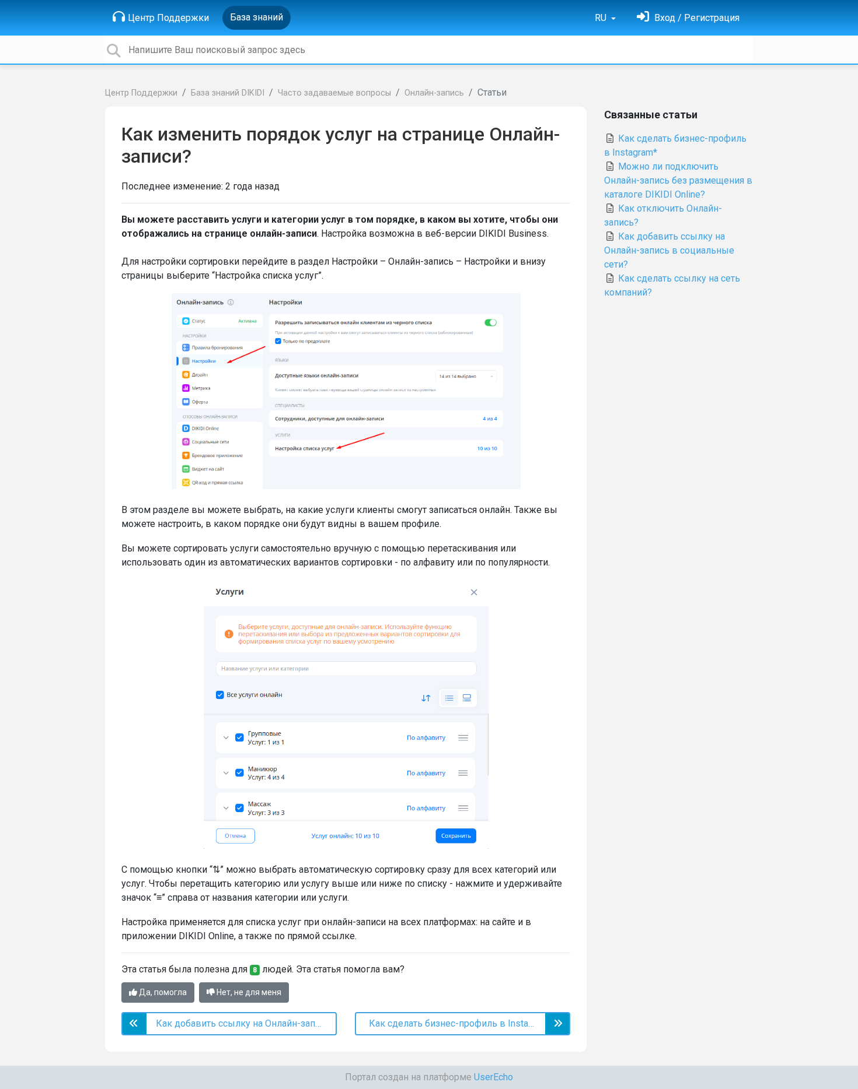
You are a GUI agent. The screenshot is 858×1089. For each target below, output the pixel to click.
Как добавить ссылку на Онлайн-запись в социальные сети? (669, 250)
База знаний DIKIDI (227, 93)
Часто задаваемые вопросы (334, 93)
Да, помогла (162, 992)
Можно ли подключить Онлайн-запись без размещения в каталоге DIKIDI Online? (678, 180)
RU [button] (602, 17)
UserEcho (493, 1077)
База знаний (256, 17)
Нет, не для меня (248, 992)
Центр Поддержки (168, 17)
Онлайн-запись (434, 93)
